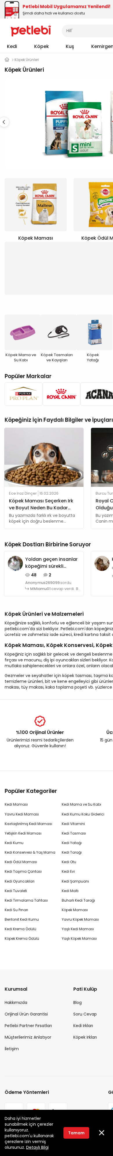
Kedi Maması (16, 804)
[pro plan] (22, 394)
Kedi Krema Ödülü (20, 928)
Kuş (70, 46)
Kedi (12, 46)
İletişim (12, 1049)
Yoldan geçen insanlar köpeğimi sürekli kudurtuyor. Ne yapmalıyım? (51, 563)
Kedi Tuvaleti (16, 890)
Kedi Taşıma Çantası (23, 871)
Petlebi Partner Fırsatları (28, 1026)
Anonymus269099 (42, 582)
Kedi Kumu (14, 842)
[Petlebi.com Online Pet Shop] (31, 30)
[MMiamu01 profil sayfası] (15, 563)
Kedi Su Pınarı (16, 909)
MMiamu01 (40, 588)
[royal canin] (60, 394)
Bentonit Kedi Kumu (22, 919)
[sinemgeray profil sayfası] (102, 563)
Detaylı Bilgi (37, 1147)
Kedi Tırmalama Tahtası (26, 900)
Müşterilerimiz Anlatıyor (28, 1037)
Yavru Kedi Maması (22, 814)
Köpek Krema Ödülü (22, 938)
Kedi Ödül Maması (21, 861)
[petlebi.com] (7, 59)
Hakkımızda (16, 1002)
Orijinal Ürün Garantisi (26, 1014)
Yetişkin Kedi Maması (23, 833)
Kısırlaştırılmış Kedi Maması (28, 823)
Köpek (41, 46)
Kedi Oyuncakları (19, 881)
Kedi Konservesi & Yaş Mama (30, 852)
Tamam (76, 1133)
